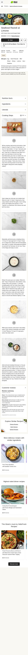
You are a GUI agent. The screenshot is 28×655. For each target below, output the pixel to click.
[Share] (25, 40)
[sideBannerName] (14, 86)
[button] (14, 104)
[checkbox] (1, 36)
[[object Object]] (21, 40)
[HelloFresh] (14, 2)
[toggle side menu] (2, 2)
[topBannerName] (14, 11)
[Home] (2, 6)
